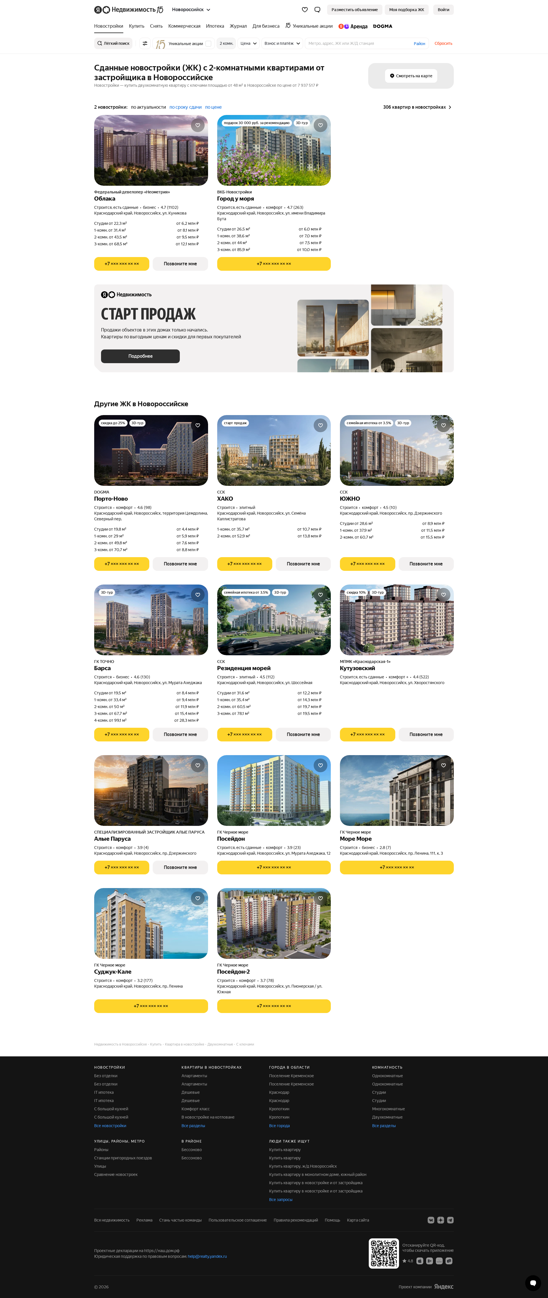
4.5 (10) (390, 507)
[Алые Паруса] (151, 790)
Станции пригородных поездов (123, 1158)
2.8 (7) (385, 847)
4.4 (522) (421, 677)
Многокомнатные (388, 1109)
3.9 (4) (143, 847)
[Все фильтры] (145, 43)
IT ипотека (104, 1092)
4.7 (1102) (169, 207)
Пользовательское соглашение (238, 1220)
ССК (221, 492)
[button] (317, 10)
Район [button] (419, 43)
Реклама (144, 1220)
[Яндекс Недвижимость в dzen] (440, 1220)
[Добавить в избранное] (198, 125)
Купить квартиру (285, 1149)
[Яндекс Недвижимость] (129, 10)
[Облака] (151, 150)
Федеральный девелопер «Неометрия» (132, 192)
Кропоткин (279, 1109)
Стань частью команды (180, 1220)
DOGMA (101, 492)
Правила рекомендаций (296, 1220)
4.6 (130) (142, 677)
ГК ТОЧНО (104, 661)
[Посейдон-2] (274, 923)
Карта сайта (358, 1220)
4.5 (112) (267, 677)
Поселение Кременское (291, 1075)
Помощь (332, 1220)
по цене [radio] (213, 107)
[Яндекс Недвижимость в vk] (431, 1220)
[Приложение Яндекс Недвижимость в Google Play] (429, 1260)
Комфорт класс (196, 1109)
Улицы (100, 1166)
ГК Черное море (232, 832)
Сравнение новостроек (116, 1174)
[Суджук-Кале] (151, 923)
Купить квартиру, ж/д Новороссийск (303, 1166)
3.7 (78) (267, 980)
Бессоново (192, 1149)
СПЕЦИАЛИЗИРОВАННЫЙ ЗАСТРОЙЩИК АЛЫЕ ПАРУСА (149, 832)
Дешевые (191, 1092)
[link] (443, 10)
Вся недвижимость (112, 1220)
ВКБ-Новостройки (234, 192)
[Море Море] (397, 790)
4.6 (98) (144, 507)
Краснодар (279, 1092)
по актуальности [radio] (148, 107)
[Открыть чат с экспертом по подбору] (533, 1283)
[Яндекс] (444, 1286)
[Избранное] (305, 10)
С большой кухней (111, 1109)
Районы (101, 1149)
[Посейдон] (274, 790)
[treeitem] (110, 26)
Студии (379, 1092)
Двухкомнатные (387, 1117)
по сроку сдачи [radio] (186, 107)
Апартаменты (194, 1075)
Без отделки (105, 1075)
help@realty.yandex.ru (207, 1256)
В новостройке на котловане (208, 1117)
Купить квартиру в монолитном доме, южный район (317, 1174)
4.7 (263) (295, 207)
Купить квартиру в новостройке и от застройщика (315, 1182)
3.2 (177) (145, 980)
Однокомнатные (387, 1075)
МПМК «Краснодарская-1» (365, 661)
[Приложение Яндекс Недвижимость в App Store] (419, 1260)
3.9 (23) (294, 847)
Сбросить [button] (443, 43)
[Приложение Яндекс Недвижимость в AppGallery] (439, 1260)
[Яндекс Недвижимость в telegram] (450, 1220)
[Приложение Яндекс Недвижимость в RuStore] (449, 1260)
